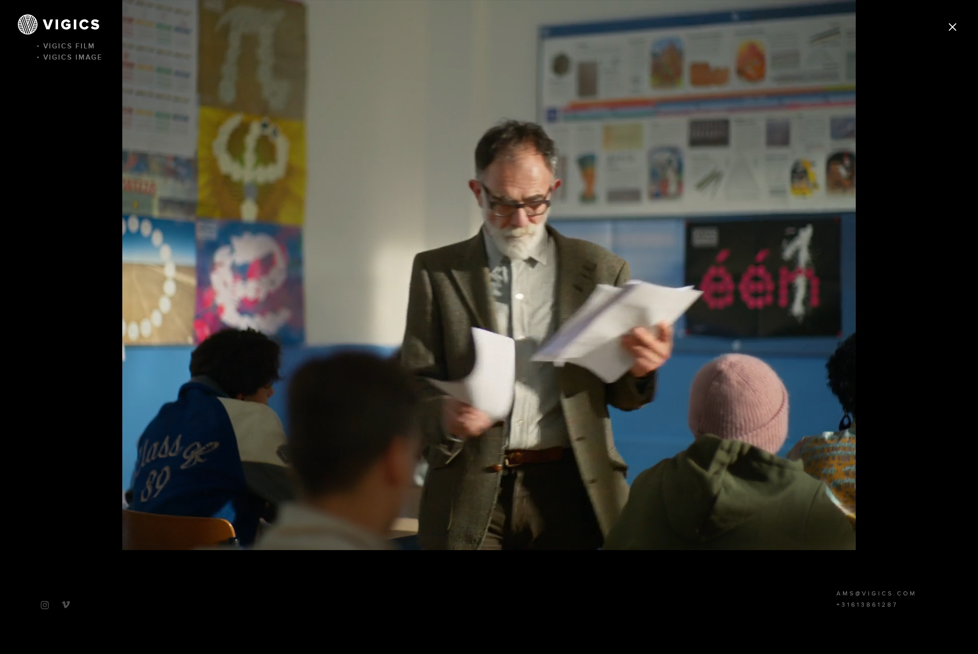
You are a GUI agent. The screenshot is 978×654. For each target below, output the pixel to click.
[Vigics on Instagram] (45, 605)
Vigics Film (69, 46)
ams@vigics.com (876, 594)
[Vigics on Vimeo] (66, 604)
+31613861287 (867, 605)
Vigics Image (72, 57)
